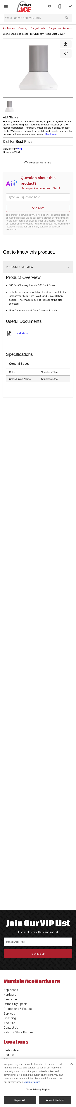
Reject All (19, 1100)
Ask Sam (38, 207)
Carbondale (11, 1050)
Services (9, 1013)
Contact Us (11, 1027)
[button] (5, 6)
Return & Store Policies (18, 1032)
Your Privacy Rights (37, 1089)
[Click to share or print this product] (66, 44)
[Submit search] (67, 18)
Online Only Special (16, 1004)
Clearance (10, 999)
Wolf (19, 149)
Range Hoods (38, 28)
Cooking (22, 28)
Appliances (9, 28)
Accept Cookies (55, 1100)
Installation (21, 333)
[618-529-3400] (59, 6)
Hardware (10, 994)
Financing (10, 1018)
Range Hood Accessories (62, 28)
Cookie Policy (32, 1082)
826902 (16, 152)
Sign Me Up (38, 953)
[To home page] (24, 6)
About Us (9, 1023)
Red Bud (9, 1055)
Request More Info (40, 162)
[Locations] (49, 6)
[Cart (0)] (70, 6)
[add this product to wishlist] (66, 53)
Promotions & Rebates (18, 1009)
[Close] (72, 1064)
